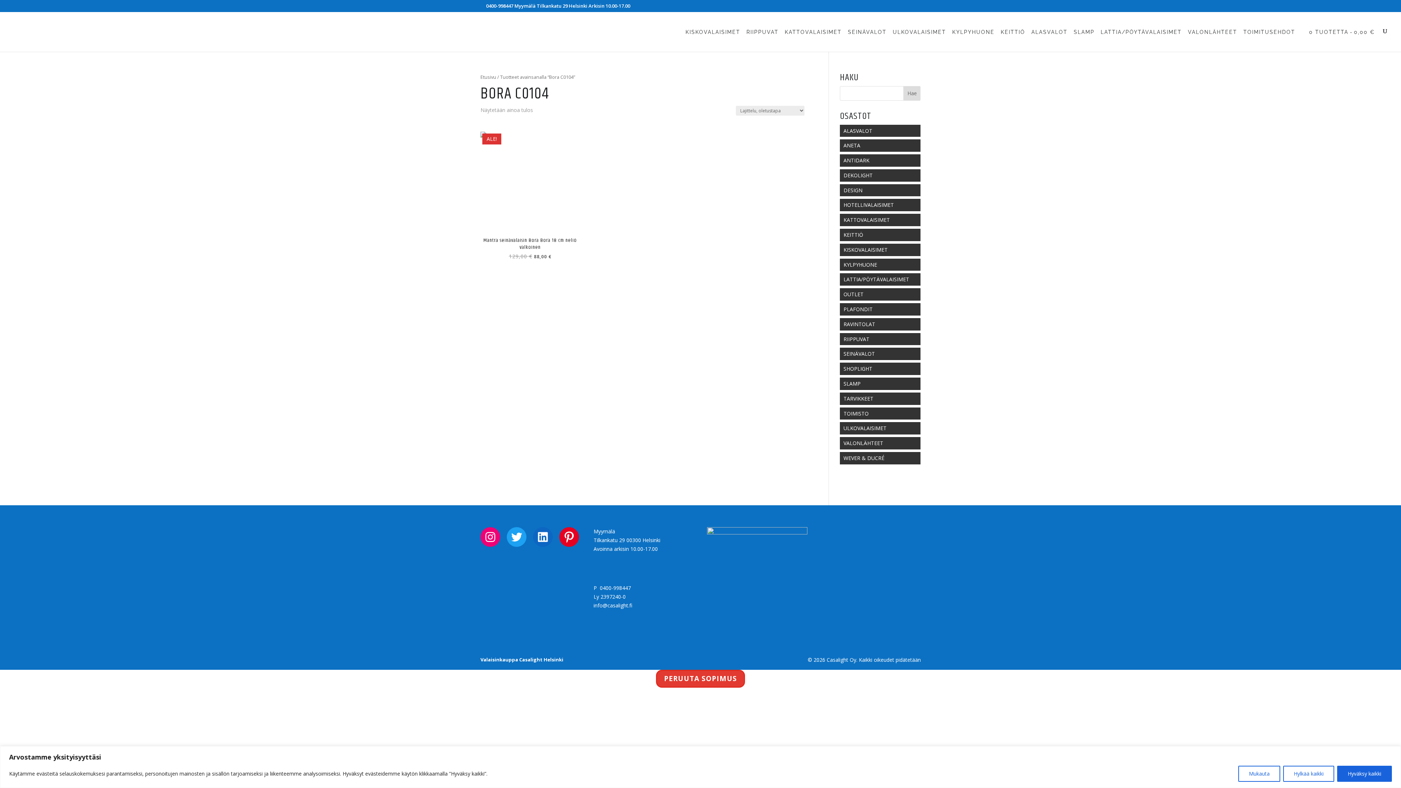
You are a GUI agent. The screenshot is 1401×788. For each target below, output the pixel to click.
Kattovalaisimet (813, 32)
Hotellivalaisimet (869, 204)
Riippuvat (762, 32)
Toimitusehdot (1269, 32)
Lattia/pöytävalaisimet (1141, 32)
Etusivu (488, 77)
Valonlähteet (1212, 32)
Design (853, 190)
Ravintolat (859, 324)
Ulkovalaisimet (919, 32)
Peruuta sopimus (700, 678)
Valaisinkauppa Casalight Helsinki (521, 659)
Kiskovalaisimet (713, 32)
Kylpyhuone (973, 32)
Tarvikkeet (858, 398)
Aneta (852, 145)
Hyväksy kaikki (1364, 773)
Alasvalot (1049, 32)
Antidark (856, 160)
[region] (700, 767)
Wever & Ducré (864, 458)
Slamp (1084, 32)
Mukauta (1259, 773)
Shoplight (858, 368)
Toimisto (856, 413)
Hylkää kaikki (1309, 773)
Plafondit (858, 309)
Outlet (854, 294)
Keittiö (1013, 32)
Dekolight (858, 175)
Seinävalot (867, 32)
